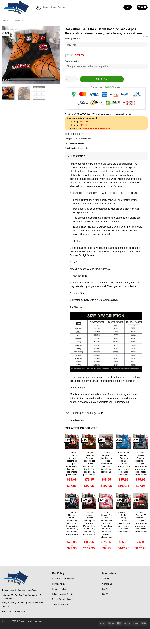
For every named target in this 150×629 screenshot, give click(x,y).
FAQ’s (105, 589)
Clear (145, 36)
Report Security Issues (62, 599)
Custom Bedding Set (79, 148)
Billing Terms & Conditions (64, 594)
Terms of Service (60, 604)
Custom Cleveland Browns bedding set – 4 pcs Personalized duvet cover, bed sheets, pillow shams (89, 463)
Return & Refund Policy (63, 579)
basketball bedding (77, 143)
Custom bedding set (16, 20)
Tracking (62, 7)
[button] (38, 7)
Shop (53, 7)
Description (78, 156)
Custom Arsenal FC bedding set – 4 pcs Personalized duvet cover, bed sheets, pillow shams (141, 522)
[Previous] (7, 55)
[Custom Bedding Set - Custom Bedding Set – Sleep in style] (16, 7)
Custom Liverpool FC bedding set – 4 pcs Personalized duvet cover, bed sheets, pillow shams (106, 462)
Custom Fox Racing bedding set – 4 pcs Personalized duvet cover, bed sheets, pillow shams (124, 522)
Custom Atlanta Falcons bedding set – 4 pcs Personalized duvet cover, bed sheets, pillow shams (89, 523)
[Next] (55, 55)
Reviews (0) (78, 420)
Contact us (107, 584)
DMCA (105, 594)
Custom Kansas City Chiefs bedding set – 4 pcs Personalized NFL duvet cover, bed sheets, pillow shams (106, 524)
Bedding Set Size (72, 39)
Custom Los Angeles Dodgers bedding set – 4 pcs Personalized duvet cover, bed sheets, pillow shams (124, 463)
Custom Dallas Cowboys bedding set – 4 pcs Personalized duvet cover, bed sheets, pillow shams (141, 463)
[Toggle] (67, 156)
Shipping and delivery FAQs (87, 413)
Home (45, 7)
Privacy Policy (58, 584)
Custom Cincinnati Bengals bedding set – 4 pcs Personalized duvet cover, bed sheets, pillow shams (72, 463)
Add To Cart (102, 79)
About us (106, 579)
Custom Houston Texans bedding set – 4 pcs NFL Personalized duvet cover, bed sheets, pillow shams (72, 523)
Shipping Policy (59, 589)
